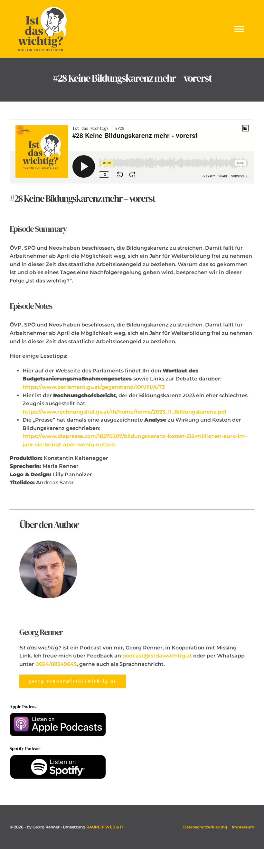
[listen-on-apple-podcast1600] (58, 715)
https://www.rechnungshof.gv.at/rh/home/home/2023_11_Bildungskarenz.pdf (125, 412)
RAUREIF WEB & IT (104, 827)
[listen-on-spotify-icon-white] (58, 757)
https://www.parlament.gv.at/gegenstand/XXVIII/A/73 (94, 387)
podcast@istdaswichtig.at (157, 656)
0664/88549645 (56, 664)
